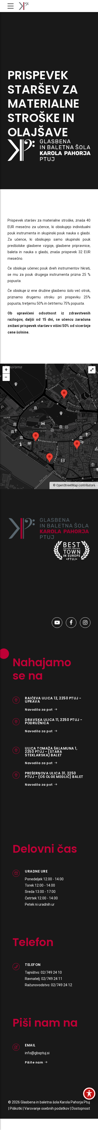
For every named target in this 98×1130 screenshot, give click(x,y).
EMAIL (30, 1045)
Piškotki (16, 1108)
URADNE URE (36, 871)
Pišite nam (34, 1062)
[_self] (16, 700)
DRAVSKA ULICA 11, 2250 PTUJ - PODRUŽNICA (53, 721)
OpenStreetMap (67, 485)
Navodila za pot (39, 709)
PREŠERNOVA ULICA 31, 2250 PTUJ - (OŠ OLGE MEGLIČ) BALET (54, 775)
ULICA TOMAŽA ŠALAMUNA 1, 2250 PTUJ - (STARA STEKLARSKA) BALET (51, 752)
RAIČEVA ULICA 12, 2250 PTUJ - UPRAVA (53, 700)
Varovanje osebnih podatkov (46, 1108)
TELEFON (33, 964)
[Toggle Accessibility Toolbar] (89, 1094)
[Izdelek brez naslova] (49, 528)
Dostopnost (81, 1108)
